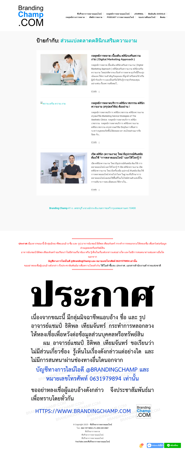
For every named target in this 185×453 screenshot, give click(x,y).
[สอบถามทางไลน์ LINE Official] (172, 445)
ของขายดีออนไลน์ (147, 17)
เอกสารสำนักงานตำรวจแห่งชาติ (144, 265)
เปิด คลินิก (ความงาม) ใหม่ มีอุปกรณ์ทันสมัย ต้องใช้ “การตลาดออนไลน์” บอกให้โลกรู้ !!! (117, 155)
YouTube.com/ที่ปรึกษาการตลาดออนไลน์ (92, 442)
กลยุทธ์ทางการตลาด (75, 17)
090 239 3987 (102, 428)
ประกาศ (120, 265)
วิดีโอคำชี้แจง (108, 265)
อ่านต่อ (94, 91)
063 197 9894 (87, 428)
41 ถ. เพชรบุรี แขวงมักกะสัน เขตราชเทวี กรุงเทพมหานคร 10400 (92, 208)
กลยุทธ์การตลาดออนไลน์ (118, 14)
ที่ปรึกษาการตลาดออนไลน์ (89, 14)
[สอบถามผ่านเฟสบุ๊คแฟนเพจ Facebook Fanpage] (155, 445)
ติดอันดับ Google (156, 14)
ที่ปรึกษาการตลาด (92, 431)
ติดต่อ (162, 17)
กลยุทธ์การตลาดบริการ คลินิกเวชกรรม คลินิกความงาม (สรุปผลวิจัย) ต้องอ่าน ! (118, 105)
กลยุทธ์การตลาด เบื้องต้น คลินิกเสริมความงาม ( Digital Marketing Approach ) (116, 57)
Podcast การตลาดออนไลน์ (120, 17)
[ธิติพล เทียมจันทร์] (141, 445)
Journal (139, 14)
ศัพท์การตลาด (95, 17)
